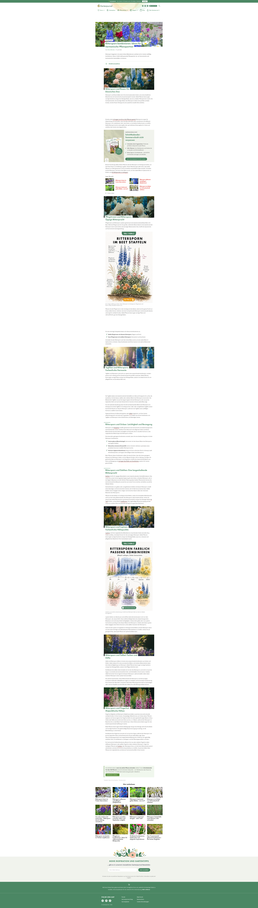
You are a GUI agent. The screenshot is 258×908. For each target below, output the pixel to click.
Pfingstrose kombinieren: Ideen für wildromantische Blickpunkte (120, 838)
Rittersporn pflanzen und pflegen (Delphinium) (145, 181)
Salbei (130, 413)
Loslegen (145, 1)
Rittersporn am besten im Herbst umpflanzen (102, 837)
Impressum (140, 897)
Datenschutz (140, 899)
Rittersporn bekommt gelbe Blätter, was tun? (137, 800)
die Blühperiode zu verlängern (120, 172)
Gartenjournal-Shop (127, 899)
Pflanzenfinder (123, 10)
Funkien (120, 746)
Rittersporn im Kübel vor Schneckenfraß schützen (145, 187)
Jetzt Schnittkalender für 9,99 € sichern (136, 159)
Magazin (134, 10)
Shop (143, 10)
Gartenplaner (112, 10)
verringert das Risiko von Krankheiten (128, 461)
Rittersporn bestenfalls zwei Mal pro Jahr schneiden (154, 818)
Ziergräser (116, 427)
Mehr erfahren (146, 889)
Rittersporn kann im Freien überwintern (101, 800)
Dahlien (107, 476)
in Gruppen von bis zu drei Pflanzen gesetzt (124, 119)
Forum (101, 10)
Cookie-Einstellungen (143, 901)
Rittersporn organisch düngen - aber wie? (137, 817)
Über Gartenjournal (153, 10)
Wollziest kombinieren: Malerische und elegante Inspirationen (137, 837)
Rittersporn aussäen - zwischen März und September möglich (119, 818)
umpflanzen (124, 501)
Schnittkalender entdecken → (112, 774)
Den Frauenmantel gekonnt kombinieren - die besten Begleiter (154, 837)
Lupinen (107, 533)
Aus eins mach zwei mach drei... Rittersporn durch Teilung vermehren (103, 819)
